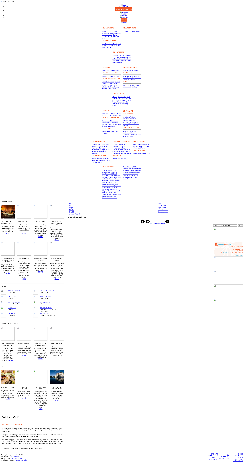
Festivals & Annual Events (131, 85)
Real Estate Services (134, 172)
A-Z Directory (140, 144)
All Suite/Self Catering (113, 45)
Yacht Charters (122, 97)
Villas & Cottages (112, 31)
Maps (134, 144)
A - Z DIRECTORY (211, 456)
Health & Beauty (128, 167)
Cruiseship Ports (102, 146)
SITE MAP (214, 454)
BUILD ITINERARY (238, 458)
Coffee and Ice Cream (124, 59)
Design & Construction (129, 131)
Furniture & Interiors (129, 133)
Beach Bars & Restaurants (120, 57)
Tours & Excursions (108, 82)
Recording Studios (128, 175)
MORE (7, 233)
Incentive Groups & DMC (110, 184)
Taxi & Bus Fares (163, 210)
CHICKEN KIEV (12, 313)
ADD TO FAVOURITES (213, 458)
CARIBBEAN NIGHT (46, 308)
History (128, 151)
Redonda (141, 153)
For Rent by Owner (108, 131)
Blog (70, 203)
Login (159, 203)
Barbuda (135, 153)
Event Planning (107, 182)
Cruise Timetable (163, 212)
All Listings (55, 286)
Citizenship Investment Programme (129, 119)
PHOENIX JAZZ (45, 313)
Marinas (114, 97)
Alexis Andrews (14, 456)
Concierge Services (114, 179)
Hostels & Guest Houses (111, 34)
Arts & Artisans (133, 70)
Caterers (111, 175)
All (58, 367)
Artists (114, 170)
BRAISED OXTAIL (45, 296)
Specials (71, 212)
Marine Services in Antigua (132, 169)
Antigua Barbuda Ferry (103, 160)
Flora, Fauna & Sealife (124, 153)
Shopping (125, 70)
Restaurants (115, 55)
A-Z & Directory (163, 205)
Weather (142, 148)
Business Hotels (107, 47)
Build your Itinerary (141, 145)
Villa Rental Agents (134, 31)
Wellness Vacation (113, 76)
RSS (228, 455)
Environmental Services (109, 198)
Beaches (104, 76)
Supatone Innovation (21, 460)
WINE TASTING (45, 302)
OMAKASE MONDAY (14, 302)
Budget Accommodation (109, 35)
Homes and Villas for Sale (110, 121)
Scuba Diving (112, 88)
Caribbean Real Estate (114, 115)
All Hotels (105, 44)
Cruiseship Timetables (99, 148)
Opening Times (117, 62)
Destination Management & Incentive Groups (100, 150)
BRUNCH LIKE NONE (14, 290)
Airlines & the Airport (98, 144)
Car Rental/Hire (114, 70)
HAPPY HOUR (12, 296)
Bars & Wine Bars (125, 55)
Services (132, 79)
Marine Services (121, 98)
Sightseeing (105, 70)
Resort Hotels (113, 44)
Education (127, 149)
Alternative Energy (128, 134)
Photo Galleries (117, 159)
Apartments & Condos (109, 33)
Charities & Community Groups (118, 145)
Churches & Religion (118, 151)
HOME (240, 454)
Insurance (105, 186)
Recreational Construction (130, 174)
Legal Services (111, 196)
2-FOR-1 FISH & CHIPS (47, 290)
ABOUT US (239, 456)
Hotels (104, 31)
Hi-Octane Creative (17, 458)
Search (240, 225)
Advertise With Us (74, 214)
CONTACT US (238, 461)
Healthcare (120, 149)
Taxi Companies (97, 162)
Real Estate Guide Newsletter (132, 135)
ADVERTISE (225, 456)
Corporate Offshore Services (111, 180)
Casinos (129, 60)
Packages (133, 78)
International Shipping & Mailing (109, 190)
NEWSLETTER (224, 458)
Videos (124, 159)
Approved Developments (129, 121)
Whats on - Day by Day (130, 87)
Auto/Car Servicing (108, 172)
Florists (114, 182)
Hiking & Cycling (107, 85)
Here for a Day (114, 83)
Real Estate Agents (108, 113)
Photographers (132, 168)
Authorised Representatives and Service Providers (131, 123)
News (71, 205)
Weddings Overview (129, 76)
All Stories (57, 201)
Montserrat (147, 153)
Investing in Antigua (129, 117)
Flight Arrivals (162, 207)
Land (113, 126)
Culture (114, 153)
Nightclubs (123, 60)
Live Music (115, 60)
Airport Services (107, 170)
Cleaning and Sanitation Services (109, 193)
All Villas (125, 31)
